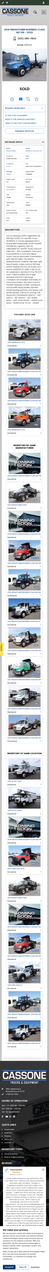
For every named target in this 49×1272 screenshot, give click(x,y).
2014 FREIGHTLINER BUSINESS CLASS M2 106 (24, 563)
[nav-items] (3, 3)
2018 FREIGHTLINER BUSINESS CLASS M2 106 (24, 401)
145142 (8, 174)
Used (8, 166)
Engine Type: (10, 179)
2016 (27, 159)
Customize (35, 1267)
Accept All (9, 1267)
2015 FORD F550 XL (14, 985)
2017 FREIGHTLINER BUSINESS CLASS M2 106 (24, 680)
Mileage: (9, 171)
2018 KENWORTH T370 (16, 430)
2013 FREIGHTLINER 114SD (17, 505)
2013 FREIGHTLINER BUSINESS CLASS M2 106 (24, 534)
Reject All (23, 1267)
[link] (12, 99)
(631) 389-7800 (27, 38)
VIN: (27, 164)
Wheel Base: (10, 202)
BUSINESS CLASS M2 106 (34, 151)
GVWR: (28, 218)
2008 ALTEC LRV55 (14, 810)
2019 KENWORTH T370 (16, 342)
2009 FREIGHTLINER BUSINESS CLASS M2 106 (24, 476)
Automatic (10, 190)
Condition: (10, 164)
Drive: (8, 218)
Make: (8, 148)
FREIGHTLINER (11, 151)
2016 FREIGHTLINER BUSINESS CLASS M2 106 (24, 650)
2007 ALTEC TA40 (14, 781)
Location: (9, 156)
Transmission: (11, 187)
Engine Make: (30, 171)
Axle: (8, 195)
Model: (28, 148)
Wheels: (28, 195)
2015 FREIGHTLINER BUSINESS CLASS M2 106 (24, 372)
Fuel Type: (29, 179)
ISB (7, 182)
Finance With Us (24, 131)
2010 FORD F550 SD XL (16, 869)
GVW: (27, 202)
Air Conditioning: (31, 210)
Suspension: (30, 187)
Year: (27, 156)
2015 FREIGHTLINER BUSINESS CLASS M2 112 (23, 621)
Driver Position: (11, 210)
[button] (43, 2)
